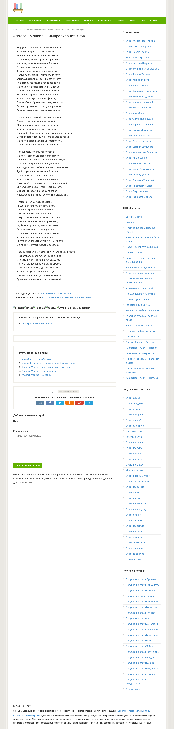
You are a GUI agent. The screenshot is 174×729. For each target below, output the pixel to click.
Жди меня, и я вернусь (138, 304)
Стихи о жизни (133, 409)
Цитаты (120, 20)
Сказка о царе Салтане (138, 299)
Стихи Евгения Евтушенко (139, 146)
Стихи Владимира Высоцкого (141, 91)
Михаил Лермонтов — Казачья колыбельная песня (48, 363)
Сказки (153, 20)
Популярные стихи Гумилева (141, 674)
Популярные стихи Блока (139, 640)
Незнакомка (132, 336)
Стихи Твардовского (137, 191)
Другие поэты (133, 689)
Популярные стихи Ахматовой (142, 624)
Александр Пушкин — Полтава (142, 378)
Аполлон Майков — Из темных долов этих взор (66, 297)
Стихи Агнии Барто (135, 113)
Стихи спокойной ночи (138, 481)
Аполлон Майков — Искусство (55, 293)
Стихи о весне (133, 453)
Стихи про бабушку (136, 503)
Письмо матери (134, 252)
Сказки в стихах (134, 559)
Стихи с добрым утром (138, 475)
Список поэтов (72, 20)
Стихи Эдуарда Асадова (138, 141)
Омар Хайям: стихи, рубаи (139, 119)
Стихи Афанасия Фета (137, 79)
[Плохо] (28, 308)
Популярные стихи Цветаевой (142, 629)
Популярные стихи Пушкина (141, 579)
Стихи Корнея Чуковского (139, 135)
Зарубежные (35, 20)
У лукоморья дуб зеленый (139, 288)
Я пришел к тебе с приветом (140, 331)
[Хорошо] (51, 308)
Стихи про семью (135, 487)
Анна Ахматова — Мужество (140, 353)
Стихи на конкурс (135, 553)
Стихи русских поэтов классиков (39, 323)
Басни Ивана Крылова (137, 57)
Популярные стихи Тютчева (140, 612)
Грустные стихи (134, 436)
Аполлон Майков (69, 392)
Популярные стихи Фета (139, 618)
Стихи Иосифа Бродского (139, 96)
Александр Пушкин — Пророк (141, 347)
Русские (20, 20)
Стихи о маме (133, 492)
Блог (143, 20)
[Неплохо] (39, 308)
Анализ (132, 20)
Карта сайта (134, 711)
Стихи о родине (134, 520)
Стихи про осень (134, 442)
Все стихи (122, 711)
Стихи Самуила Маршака (139, 130)
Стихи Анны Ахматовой (138, 85)
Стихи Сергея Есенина (137, 52)
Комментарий (20, 431)
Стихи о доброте (134, 548)
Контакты (146, 711)
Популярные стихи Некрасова (142, 601)
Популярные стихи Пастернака (142, 651)
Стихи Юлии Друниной (138, 174)
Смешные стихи (134, 464)
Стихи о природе (134, 414)
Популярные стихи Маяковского (143, 607)
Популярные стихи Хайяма (140, 646)
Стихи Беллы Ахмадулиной (140, 169)
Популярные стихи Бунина (140, 663)
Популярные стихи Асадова (140, 657)
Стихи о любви (133, 398)
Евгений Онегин (134, 216)
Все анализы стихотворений (26, 716)
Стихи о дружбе (134, 420)
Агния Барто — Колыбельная (36, 359)
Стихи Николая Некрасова (140, 63)
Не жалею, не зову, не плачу (140, 267)
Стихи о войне (133, 514)
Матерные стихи (134, 470)
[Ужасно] (18, 308)
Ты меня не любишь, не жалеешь (143, 310)
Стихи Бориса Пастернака (139, 124)
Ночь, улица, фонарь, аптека (140, 293)
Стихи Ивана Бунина (136, 158)
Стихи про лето (134, 459)
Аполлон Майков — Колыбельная (39, 371)
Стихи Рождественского (139, 197)
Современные (53, 20)
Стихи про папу (134, 498)
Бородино (131, 222)
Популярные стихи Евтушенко (142, 668)
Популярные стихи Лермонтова (142, 585)
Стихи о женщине (135, 425)
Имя (15, 421)
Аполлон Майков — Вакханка (36, 375)
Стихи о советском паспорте (141, 273)
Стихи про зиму (134, 448)
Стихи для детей (134, 403)
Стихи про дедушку (136, 509)
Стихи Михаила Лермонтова (140, 46)
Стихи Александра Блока (139, 107)
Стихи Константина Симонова (141, 152)
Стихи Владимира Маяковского (142, 68)
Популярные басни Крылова (141, 596)
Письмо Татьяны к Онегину (140, 342)
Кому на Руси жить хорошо (140, 325)
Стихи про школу (135, 531)
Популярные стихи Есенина (140, 590)
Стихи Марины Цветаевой (139, 102)
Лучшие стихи (104, 20)
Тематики (88, 20)
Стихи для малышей (136, 542)
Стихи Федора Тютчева (138, 74)
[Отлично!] (63, 308)
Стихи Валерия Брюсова (138, 163)
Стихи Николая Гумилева (139, 185)
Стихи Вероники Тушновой (140, 180)
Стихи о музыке (134, 537)
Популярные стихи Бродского (142, 635)
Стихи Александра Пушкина (140, 40)
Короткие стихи (134, 431)
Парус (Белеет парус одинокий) (142, 247)
